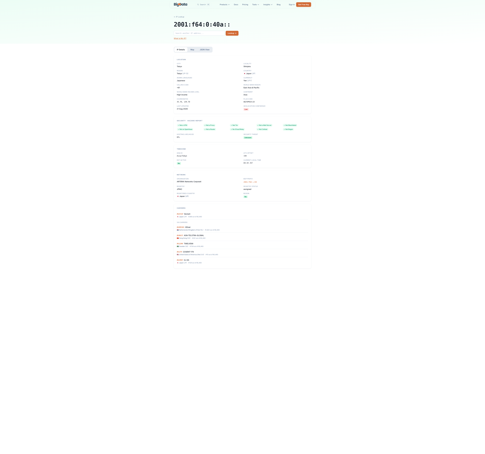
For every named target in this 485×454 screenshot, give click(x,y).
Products (223, 4)
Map (192, 49)
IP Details (181, 49)
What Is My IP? (180, 38)
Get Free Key (303, 4)
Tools (254, 4)
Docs (236, 4)
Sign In (292, 4)
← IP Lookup (179, 17)
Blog (279, 4)
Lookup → (232, 33)
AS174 (179, 252)
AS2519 (180, 214)
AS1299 (180, 244)
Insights (266, 4)
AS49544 (180, 227)
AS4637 (180, 235)
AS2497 (180, 260)
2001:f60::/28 (250, 182)
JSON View (205, 49)
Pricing (245, 4)
